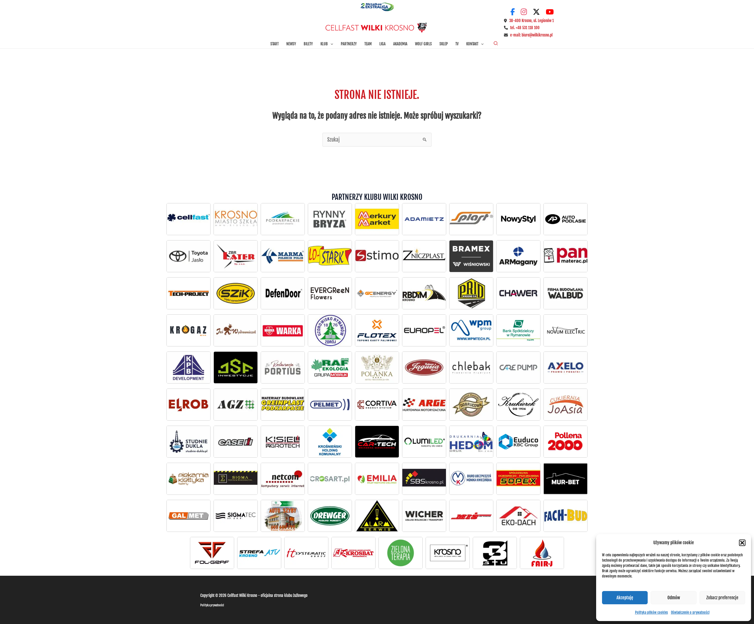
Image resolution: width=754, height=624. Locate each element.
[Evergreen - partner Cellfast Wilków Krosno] (330, 293)
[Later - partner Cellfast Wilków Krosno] (236, 256)
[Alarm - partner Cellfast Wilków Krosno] (377, 516)
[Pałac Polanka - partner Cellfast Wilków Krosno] (377, 367)
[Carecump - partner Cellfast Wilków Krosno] (518, 367)
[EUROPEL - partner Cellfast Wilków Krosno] (424, 330)
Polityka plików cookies (651, 612)
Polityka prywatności (212, 605)
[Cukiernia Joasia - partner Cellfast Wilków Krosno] (565, 404)
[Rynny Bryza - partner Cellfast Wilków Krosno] (330, 219)
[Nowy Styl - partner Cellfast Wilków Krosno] (518, 219)
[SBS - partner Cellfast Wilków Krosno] (424, 479)
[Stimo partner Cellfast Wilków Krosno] (377, 256)
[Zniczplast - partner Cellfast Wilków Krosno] (424, 256)
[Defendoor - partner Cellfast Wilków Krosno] (283, 293)
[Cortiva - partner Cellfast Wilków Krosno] (377, 404)
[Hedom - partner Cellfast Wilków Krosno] (471, 441)
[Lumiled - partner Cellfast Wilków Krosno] (424, 441)
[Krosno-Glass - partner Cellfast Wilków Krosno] (448, 553)
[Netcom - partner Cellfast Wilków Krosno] (283, 479)
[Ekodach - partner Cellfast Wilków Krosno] (518, 516)
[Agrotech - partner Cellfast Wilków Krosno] (283, 441)
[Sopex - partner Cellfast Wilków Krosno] (518, 479)
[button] (742, 543)
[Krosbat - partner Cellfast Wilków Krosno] (353, 553)
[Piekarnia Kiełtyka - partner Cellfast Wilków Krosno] (188, 479)
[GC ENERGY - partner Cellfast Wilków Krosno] (377, 293)
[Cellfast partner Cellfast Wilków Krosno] (188, 219)
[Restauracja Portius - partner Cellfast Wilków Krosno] (283, 367)
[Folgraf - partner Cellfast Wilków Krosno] (212, 553)
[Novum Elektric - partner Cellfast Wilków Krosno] (565, 330)
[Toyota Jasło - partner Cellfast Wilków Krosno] (565, 219)
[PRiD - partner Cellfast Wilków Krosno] (471, 293)
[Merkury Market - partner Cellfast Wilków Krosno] (377, 219)
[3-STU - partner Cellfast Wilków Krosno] (495, 553)
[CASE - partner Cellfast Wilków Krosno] (236, 441)
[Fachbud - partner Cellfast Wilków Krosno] (565, 516)
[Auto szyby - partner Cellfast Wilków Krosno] (283, 516)
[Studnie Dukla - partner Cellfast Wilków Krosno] (188, 441)
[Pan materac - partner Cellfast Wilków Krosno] (565, 256)
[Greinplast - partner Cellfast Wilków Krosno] (283, 404)
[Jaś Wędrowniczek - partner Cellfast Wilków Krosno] (236, 330)
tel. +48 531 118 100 (525, 27)
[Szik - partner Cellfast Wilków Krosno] (236, 293)
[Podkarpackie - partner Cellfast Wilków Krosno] (283, 219)
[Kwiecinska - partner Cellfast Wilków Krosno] (471, 479)
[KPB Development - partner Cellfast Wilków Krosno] (188, 367)
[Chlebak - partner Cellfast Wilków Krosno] (471, 367)
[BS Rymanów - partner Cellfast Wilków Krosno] (518, 330)
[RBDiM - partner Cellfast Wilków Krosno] (424, 293)
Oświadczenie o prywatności (690, 612)
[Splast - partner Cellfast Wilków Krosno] (471, 219)
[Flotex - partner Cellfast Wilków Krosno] (377, 330)
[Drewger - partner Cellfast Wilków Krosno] (330, 516)
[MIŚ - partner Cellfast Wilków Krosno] (471, 516)
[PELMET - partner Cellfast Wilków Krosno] (330, 404)
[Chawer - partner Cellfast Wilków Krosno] (518, 293)
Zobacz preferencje (722, 597)
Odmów (673, 597)
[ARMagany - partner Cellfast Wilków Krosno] (518, 256)
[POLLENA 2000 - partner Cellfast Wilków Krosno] (565, 441)
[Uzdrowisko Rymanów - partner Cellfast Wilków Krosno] (330, 330)
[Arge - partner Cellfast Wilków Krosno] (424, 404)
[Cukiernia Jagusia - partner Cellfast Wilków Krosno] (424, 367)
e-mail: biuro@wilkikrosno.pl (531, 35)
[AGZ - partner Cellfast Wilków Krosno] (236, 404)
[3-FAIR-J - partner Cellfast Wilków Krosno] (542, 553)
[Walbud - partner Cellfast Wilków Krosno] (565, 293)
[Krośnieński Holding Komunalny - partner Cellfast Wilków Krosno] (330, 441)
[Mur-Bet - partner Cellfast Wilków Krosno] (565, 479)
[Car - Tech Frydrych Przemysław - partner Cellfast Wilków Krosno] (377, 441)
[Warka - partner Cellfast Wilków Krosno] (283, 330)
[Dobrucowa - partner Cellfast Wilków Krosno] (471, 404)
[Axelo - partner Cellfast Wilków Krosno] (565, 367)
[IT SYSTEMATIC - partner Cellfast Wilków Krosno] (306, 553)
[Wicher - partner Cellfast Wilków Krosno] (424, 516)
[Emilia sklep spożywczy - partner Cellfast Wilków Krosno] (377, 479)
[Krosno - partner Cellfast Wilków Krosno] (236, 219)
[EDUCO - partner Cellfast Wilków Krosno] (518, 441)
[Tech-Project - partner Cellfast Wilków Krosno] (188, 293)
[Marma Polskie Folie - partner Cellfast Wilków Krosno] (283, 256)
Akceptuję (624, 597)
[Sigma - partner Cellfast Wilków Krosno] (236, 479)
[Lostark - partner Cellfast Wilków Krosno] (330, 256)
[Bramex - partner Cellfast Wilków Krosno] (471, 256)
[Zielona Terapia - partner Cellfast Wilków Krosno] (400, 553)
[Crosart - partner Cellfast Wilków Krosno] (330, 479)
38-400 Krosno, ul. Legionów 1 (531, 20)
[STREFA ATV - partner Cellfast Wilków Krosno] (259, 553)
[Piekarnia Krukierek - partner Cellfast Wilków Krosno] (518, 404)
